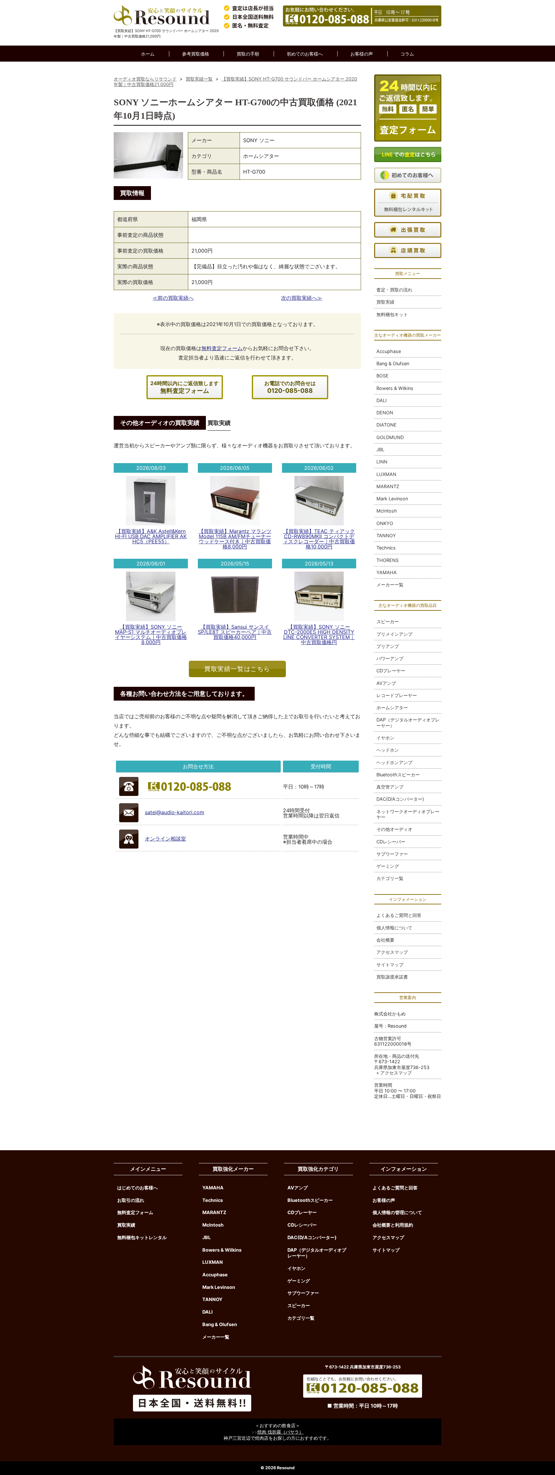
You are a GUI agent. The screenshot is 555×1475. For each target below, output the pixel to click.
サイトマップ (389, 964)
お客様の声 (361, 53)
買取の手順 (248, 53)
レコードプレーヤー (396, 695)
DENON (384, 412)
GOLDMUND (390, 437)
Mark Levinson (392, 498)
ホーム (147, 53)
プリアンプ (387, 646)
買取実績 (385, 302)
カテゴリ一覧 (389, 878)
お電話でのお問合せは (290, 387)
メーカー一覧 (389, 584)
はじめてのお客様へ (137, 1187)
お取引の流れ (130, 1200)
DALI (381, 400)
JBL (380, 449)
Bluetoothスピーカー (398, 774)
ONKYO (384, 523)
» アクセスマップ (394, 1072)
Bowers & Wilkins (394, 388)
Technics (386, 547)
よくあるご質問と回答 (398, 915)
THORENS (387, 560)
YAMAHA (386, 572)
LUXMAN (386, 474)
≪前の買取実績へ (173, 298)
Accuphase (388, 351)
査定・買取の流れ (394, 289)
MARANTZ (387, 486)
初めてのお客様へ (305, 53)
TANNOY (386, 535)
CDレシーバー (390, 841)
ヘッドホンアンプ (394, 762)
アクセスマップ (392, 952)
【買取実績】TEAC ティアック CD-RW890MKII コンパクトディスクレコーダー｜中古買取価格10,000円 (319, 539)
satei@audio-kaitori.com (174, 812)
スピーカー (387, 621)
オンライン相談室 (165, 838)
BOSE (382, 375)
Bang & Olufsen (392, 363)
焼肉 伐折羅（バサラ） (280, 1432)
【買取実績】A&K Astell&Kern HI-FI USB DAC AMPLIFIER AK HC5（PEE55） (151, 536)
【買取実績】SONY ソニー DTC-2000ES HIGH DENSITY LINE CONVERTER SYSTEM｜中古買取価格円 (319, 634)
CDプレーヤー (390, 670)
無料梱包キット (392, 314)
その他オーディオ (394, 829)
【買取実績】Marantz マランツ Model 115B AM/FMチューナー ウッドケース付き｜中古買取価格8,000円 (234, 539)
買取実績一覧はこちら (237, 669)
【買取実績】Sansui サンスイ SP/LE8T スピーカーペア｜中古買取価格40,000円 (235, 632)
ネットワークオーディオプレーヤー (407, 814)
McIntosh (386, 510)
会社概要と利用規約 (393, 1225)
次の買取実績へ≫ (301, 298)
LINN (381, 461)
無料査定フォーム (221, 348)
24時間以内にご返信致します (184, 387)
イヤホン (385, 737)
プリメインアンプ (394, 634)
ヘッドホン (387, 750)
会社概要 (385, 940)
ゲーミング (387, 866)
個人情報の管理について (397, 1212)
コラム (407, 53)
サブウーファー (392, 854)
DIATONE (386, 424)
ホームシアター (392, 707)
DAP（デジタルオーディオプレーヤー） (408, 722)
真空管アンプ (389, 786)
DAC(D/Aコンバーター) (400, 799)
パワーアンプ (389, 658)
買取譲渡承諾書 (392, 976)
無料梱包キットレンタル (142, 1237)
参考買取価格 (195, 53)
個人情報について (394, 927)
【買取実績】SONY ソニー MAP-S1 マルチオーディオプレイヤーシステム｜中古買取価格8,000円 (151, 634)
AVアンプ (386, 683)
